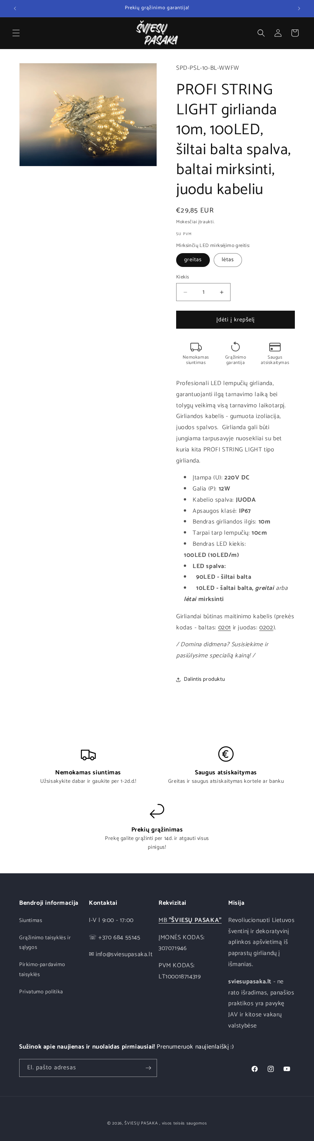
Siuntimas (30, 920)
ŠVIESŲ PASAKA (141, 1123)
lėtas (228, 259)
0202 (266, 627)
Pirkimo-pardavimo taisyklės (42, 969)
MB (190, 920)
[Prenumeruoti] (148, 1068)
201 (226, 627)
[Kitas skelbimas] (299, 8)
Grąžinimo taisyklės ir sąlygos (45, 943)
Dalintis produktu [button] (204, 679)
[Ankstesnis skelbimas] (15, 8)
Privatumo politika (41, 992)
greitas (193, 259)
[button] (16, 33)
